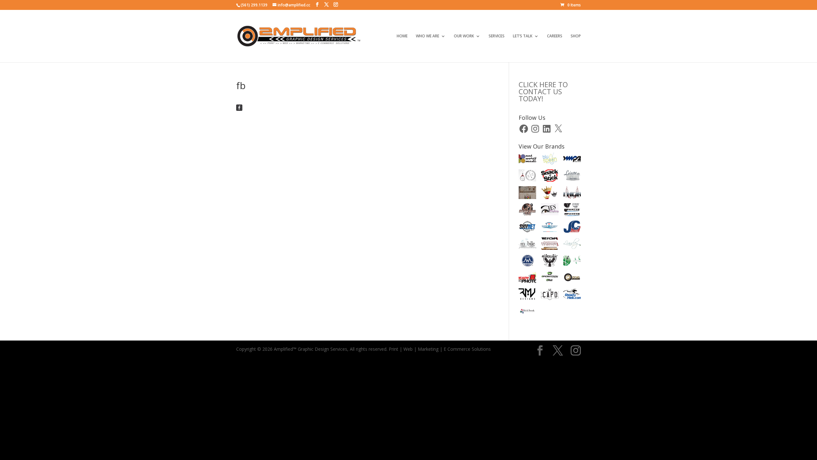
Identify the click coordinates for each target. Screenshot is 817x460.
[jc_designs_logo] (572, 227)
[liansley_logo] (572, 244)
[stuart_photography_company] (527, 193)
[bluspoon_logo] (549, 159)
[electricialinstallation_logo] (527, 176)
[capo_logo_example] (549, 295)
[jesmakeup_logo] (549, 210)
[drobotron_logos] (549, 278)
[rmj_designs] (527, 295)
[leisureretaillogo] (572, 176)
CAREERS (554, 36)
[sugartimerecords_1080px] (527, 210)
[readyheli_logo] (572, 295)
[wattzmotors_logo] (527, 261)
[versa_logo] (549, 244)
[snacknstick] (549, 176)
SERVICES (497, 36)
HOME (402, 36)
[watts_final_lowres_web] (572, 210)
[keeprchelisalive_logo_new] (549, 261)
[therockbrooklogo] (527, 312)
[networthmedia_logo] (527, 159)
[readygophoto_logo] (527, 278)
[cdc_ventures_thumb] (572, 278)
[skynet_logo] (527, 227)
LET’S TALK (522, 36)
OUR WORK (464, 36)
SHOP (576, 36)
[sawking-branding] (549, 193)
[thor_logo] (572, 193)
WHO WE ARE (427, 36)
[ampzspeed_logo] (572, 159)
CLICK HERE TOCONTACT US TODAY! (543, 91)
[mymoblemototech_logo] (527, 244)
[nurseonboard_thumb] (549, 227)
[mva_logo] (572, 261)
